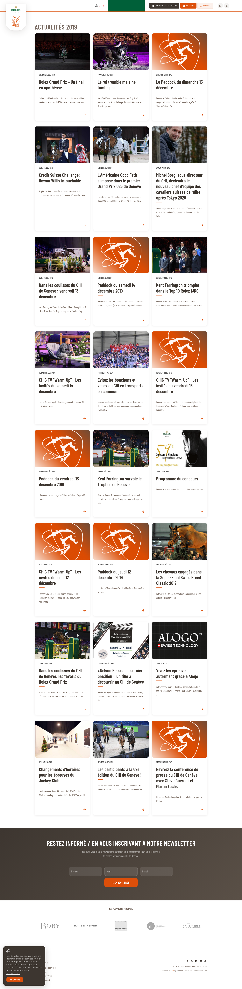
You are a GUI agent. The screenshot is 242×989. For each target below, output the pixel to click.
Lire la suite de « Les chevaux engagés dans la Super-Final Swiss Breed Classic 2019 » (179, 569)
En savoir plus (13, 973)
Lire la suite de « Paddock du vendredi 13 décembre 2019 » (62, 473)
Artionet (179, 964)
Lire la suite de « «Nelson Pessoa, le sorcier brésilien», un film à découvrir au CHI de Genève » (121, 668)
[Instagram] (192, 955)
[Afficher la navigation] (233, 6)
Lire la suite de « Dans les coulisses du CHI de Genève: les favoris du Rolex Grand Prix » (62, 668)
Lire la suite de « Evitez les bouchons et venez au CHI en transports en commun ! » (121, 377)
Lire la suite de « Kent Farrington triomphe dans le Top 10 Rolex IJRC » (179, 281)
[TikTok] (205, 955)
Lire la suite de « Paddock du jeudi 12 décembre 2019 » (121, 569)
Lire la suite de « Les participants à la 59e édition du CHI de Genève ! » (121, 768)
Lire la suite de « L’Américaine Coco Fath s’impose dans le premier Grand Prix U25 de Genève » (121, 178)
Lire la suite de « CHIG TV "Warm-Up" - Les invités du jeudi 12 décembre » (62, 569)
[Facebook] (187, 955)
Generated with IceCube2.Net (196, 964)
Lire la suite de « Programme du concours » (179, 473)
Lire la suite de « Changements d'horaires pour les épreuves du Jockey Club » (62, 768)
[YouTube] (201, 955)
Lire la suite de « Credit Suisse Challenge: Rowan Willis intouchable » (62, 178)
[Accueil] (220, 5)
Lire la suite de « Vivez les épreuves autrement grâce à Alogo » (179, 668)
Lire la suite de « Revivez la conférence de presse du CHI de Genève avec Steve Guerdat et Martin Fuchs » (179, 768)
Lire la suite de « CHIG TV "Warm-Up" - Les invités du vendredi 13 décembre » (179, 377)
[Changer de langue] (226, 5)
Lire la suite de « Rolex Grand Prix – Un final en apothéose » (62, 77)
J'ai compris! (15, 980)
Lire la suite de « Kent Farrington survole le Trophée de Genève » (121, 473)
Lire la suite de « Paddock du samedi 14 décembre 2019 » (121, 281)
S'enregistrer (121, 882)
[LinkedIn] (196, 955)
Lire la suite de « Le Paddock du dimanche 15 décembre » (179, 77)
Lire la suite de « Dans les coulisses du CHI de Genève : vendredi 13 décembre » (62, 281)
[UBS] (99, 5)
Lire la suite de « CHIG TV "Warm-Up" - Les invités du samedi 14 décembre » (62, 377)
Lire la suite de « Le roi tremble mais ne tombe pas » (121, 77)
